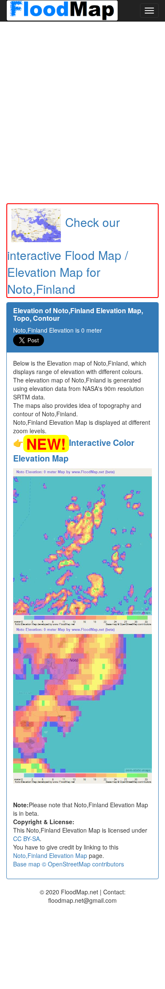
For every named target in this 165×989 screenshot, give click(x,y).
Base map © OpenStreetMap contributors (68, 864)
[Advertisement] (82, 112)
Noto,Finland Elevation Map (50, 855)
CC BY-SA (26, 838)
